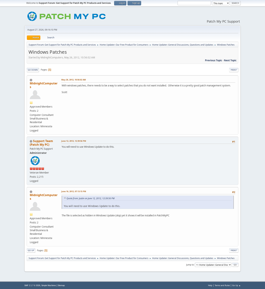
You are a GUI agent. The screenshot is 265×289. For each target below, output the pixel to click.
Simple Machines (48, 285)
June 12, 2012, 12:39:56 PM (73, 141)
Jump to (190, 264)
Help (210, 285)
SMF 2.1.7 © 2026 (32, 285)
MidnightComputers (44, 85)
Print (234, 69)
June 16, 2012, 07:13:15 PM (73, 191)
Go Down (33, 69)
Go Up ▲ (236, 285)
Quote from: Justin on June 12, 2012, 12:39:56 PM (90, 198)
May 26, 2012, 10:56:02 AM (73, 79)
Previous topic (213, 60)
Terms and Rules (222, 285)
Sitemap (61, 285)
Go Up (31, 250)
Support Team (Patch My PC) (41, 143)
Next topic (230, 60)
